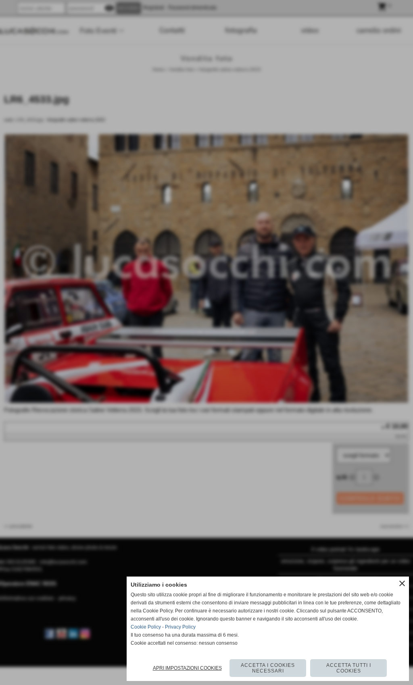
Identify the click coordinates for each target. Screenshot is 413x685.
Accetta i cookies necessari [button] (268, 668)
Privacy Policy (180, 627)
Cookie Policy (146, 627)
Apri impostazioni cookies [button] (187, 668)
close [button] (402, 583)
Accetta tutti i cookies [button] (348, 668)
